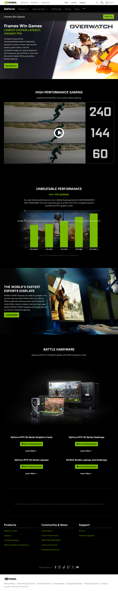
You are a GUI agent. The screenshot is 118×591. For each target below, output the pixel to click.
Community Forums (49, 535)
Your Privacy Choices (26, 583)
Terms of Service (44, 583)
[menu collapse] (52, 2)
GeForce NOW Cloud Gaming (16, 545)
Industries (45, 2)
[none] (97, 1)
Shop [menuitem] (66, 2)
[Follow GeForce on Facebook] (55, 567)
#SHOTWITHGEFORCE (50, 540)
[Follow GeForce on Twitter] (73, 567)
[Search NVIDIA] (97, 2)
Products (24, 2)
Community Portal (49, 545)
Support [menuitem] (83, 2)
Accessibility (59, 583)
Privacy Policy (9, 583)
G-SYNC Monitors (11, 540)
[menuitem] (25, 2)
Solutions (35, 2)
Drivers (68, 9)
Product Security (91, 583)
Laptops (7, 535)
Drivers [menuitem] (74, 2)
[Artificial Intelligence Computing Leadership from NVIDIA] (10, 2)
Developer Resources (50, 549)
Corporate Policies (74, 583)
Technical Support (86, 535)
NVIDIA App (56, 9)
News (77, 9)
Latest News (46, 531)
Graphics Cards (10, 531)
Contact (104, 583)
